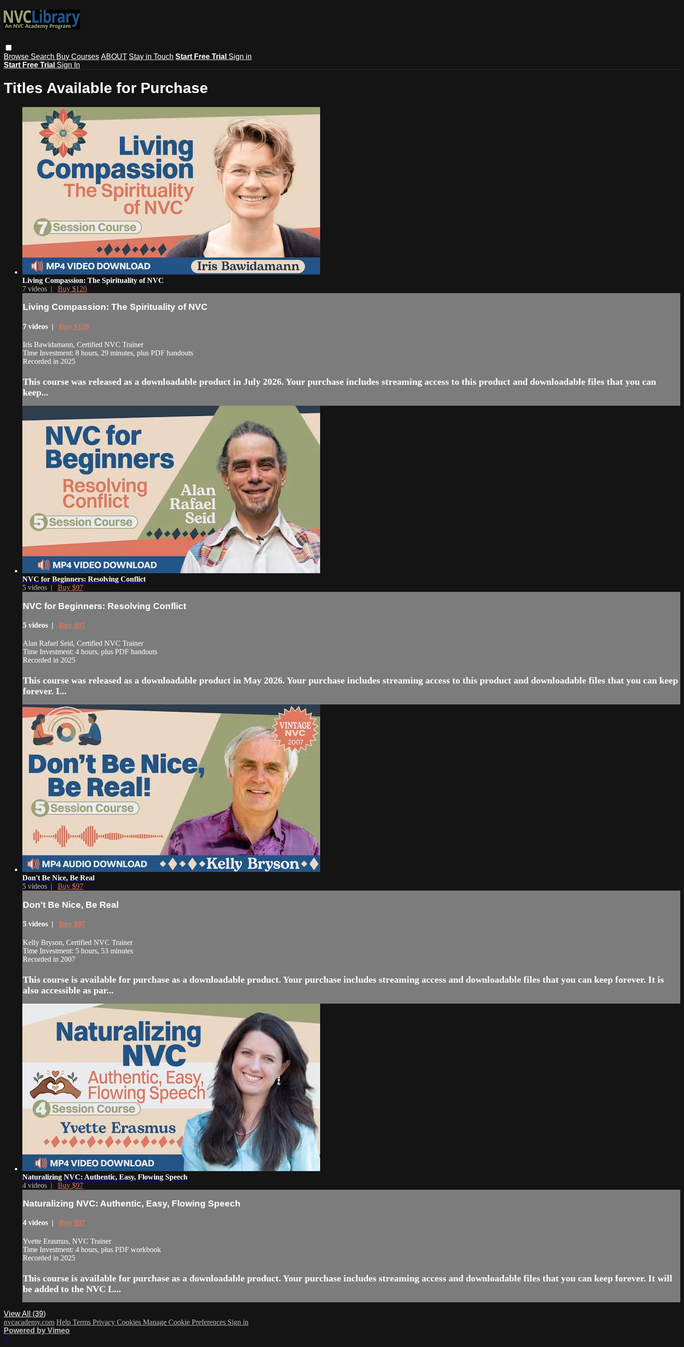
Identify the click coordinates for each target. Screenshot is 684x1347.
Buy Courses (77, 56)
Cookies (130, 1322)
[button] (9, 48)
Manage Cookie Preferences (185, 1322)
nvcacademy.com (29, 1322)
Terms (83, 1322)
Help (64, 1322)
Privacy (105, 1322)
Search (43, 56)
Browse (17, 56)
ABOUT (114, 56)
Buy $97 (70, 587)
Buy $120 (72, 289)
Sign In (68, 65)
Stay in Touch (151, 56)
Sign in (240, 56)
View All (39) (25, 1314)
